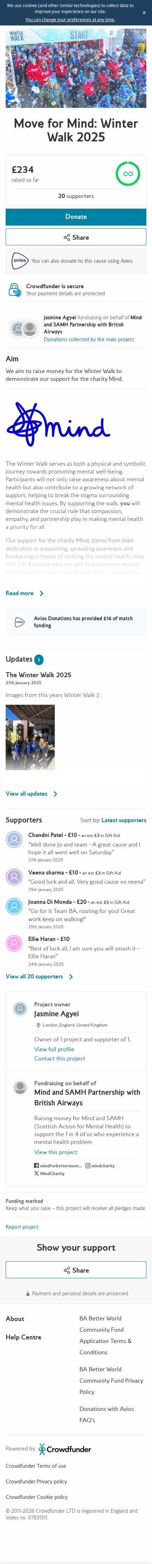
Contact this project (59, 1058)
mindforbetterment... (61, 1165)
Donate (76, 217)
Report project (22, 1227)
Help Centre (23, 1337)
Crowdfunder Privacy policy (36, 1481)
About (15, 1319)
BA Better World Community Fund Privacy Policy (111, 1380)
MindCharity (52, 1173)
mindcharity (103, 1165)
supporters (76, 195)
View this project (55, 1152)
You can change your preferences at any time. (70, 20)
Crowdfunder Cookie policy (37, 1497)
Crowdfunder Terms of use (36, 1466)
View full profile (54, 1049)
